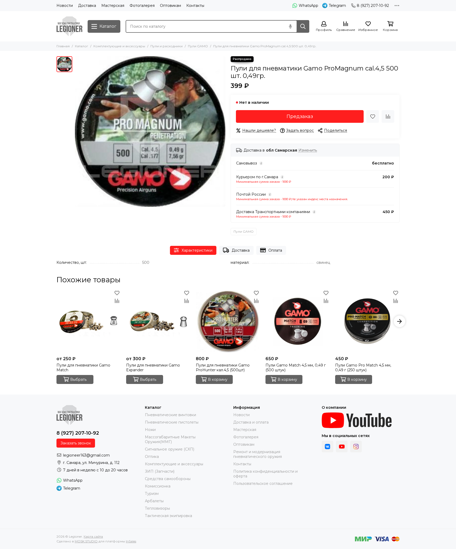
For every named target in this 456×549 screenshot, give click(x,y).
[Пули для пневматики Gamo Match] (88, 321)
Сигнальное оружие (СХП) (169, 449)
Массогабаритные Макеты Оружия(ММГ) (170, 439)
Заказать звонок (75, 443)
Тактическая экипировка (168, 515)
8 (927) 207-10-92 (373, 5)
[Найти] (303, 26)
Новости (64, 5)
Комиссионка (157, 486)
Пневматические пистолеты (171, 422)
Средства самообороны (168, 478)
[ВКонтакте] (327, 446)
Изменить (307, 150)
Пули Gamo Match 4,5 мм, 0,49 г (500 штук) (295, 367)
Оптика (152, 456)
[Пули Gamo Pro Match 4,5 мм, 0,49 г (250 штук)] (367, 321)
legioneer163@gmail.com (86, 455)
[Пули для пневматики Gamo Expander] (158, 321)
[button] (56, 321)
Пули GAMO (198, 46)
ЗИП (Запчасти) (159, 471)
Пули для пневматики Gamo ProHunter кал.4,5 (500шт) (223, 367)
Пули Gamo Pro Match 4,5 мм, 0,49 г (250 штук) (363, 367)
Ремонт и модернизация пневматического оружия (257, 454)
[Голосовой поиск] (290, 26)
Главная (63, 46)
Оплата (275, 250)
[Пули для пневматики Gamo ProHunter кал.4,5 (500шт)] (228, 321)
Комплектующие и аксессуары (119, 46)
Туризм (152, 493)
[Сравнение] (388, 116)
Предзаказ (300, 116)
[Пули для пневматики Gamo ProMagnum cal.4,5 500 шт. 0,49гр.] (150, 131)
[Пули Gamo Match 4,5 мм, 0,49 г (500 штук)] (297, 321)
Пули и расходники (166, 46)
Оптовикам (170, 5)
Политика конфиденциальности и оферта (265, 473)
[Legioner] (69, 26)
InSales (131, 541)
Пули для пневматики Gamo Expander (153, 367)
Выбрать (78, 379)
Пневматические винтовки (170, 414)
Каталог (81, 46)
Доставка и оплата (251, 422)
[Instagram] (356, 446)
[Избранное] (372, 116)
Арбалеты (154, 501)
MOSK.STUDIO (86, 541)
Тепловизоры (157, 508)
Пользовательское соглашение (263, 483)
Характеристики (197, 250)
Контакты (195, 5)
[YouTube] (342, 446)
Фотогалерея (142, 5)
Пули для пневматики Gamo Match (83, 367)
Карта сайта (93, 536)
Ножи (150, 429)
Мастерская (112, 5)
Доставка (87, 5)
